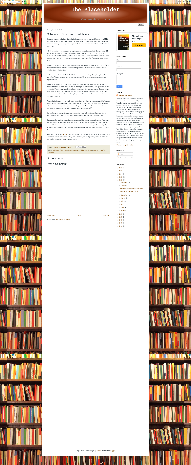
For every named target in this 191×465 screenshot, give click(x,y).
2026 (120, 168)
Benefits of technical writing (129, 191)
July (122, 201)
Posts (121, 154)
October (123, 185)
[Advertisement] (130, 264)
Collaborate (55, 150)
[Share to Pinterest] (85, 147)
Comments (122, 158)
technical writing (98, 150)
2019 (120, 220)
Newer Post (51, 215)
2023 (120, 177)
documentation (72, 150)
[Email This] (76, 147)
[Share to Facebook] (83, 147)
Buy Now (139, 45)
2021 (120, 214)
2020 (120, 217)
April (123, 207)
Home (79, 215)
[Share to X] (81, 147)
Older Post (106, 215)
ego (78, 150)
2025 (120, 171)
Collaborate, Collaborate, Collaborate (132, 188)
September (124, 195)
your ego (65, 134)
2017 (120, 223)
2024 (120, 174)
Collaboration (63, 150)
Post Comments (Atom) (62, 219)
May (122, 204)
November (124, 182)
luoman (99, 451)
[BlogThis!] (79, 147)
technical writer (87, 150)
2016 (120, 226)
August (123, 198)
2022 (120, 180)
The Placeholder (96, 10)
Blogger (112, 451)
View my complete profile (125, 145)
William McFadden (125, 96)
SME (81, 150)
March (123, 210)
